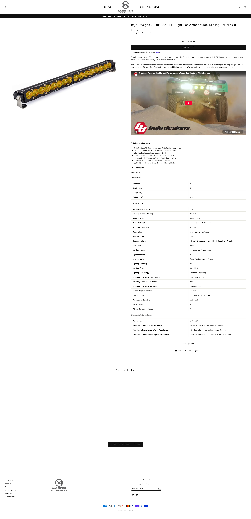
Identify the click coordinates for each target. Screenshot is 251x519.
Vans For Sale (153, 7)
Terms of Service (10, 490)
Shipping (134, 33)
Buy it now (188, 47)
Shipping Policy (10, 497)
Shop (142, 7)
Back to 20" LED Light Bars (127, 444)
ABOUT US (107, 7)
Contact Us (9, 480)
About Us (8, 484)
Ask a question (188, 343)
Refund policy (10, 493)
